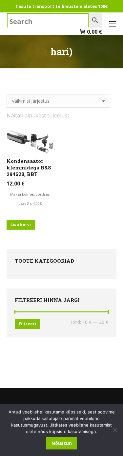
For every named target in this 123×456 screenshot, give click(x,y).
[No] (115, 430)
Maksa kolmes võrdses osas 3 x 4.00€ (30, 199)
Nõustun (61, 443)
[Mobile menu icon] (112, 24)
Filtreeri (27, 323)
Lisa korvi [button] (20, 224)
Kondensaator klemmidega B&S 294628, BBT (29, 167)
